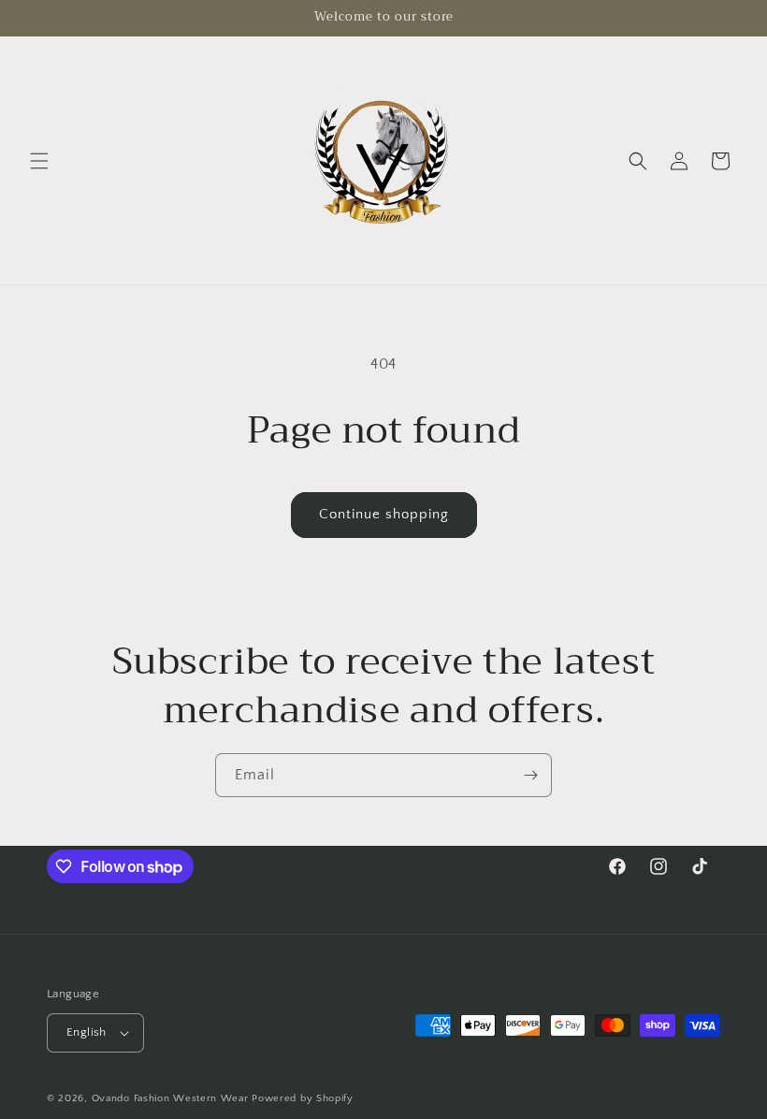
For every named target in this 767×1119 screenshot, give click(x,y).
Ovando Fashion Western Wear (170, 1098)
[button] (39, 161)
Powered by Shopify (303, 1098)
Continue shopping (384, 514)
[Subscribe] (530, 775)
